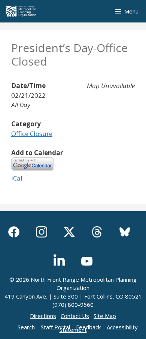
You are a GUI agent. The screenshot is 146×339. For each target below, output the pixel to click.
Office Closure (31, 133)
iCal (16, 178)
